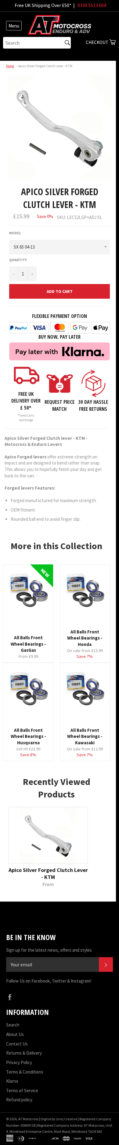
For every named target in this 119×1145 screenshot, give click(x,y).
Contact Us (17, 1044)
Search (12, 1025)
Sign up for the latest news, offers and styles (49, 950)
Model (15, 233)
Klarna (12, 1081)
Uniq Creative (66, 1119)
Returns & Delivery (24, 1053)
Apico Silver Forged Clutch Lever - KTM (45, 66)
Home (10, 66)
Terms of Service (22, 1090)
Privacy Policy (19, 1062)
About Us (15, 1034)
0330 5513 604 (92, 5)
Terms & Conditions (24, 1072)
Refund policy (19, 1100)
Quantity (18, 259)
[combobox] (37, 43)
